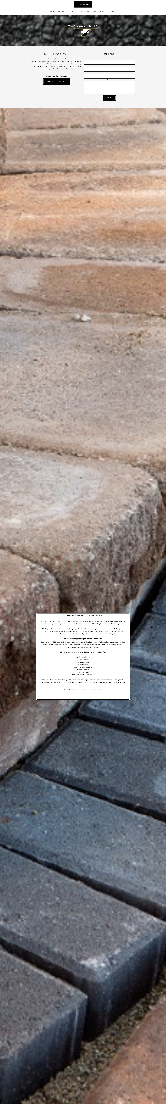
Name (109, 59)
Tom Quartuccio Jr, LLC (83, 31)
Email (109, 66)
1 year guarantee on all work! (56, 81)
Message (109, 80)
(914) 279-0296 (83, 4)
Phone (110, 73)
